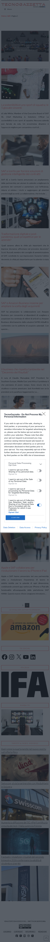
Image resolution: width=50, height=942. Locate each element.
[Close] (44, 414)
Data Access (25, 527)
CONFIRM (15, 517)
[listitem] (25, 464)
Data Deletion (9, 527)
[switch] (39, 470)
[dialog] (25, 471)
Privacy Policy (41, 527)
